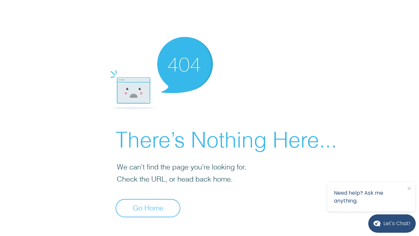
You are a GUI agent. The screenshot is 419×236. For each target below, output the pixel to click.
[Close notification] (409, 189)
